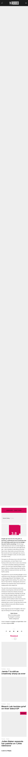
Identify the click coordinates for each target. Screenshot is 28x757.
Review (8, 487)
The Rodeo (3, 487)
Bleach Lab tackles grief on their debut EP (13, 707)
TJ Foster (3, 739)
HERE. (12, 623)
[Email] (21, 631)
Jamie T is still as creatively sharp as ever (13, 672)
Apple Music (20, 621)
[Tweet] (9, 631)
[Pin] (13, 631)
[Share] (6, 631)
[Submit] (17, 631)
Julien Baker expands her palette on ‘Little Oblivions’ (12, 743)
